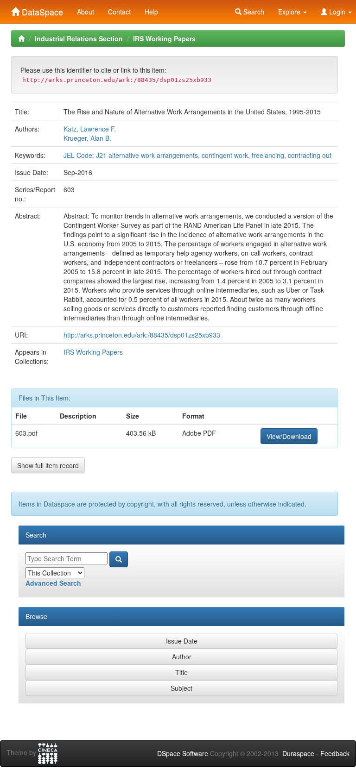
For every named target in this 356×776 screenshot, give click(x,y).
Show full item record (48, 465)
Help (151, 11)
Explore (290, 11)
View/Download (289, 436)
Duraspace (298, 753)
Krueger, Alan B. (87, 138)
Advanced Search (53, 583)
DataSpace (41, 10)
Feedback (335, 753)
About (85, 11)
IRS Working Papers (164, 38)
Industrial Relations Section (79, 38)
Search (253, 11)
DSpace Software (182, 753)
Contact (119, 11)
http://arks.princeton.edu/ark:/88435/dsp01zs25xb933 (142, 334)
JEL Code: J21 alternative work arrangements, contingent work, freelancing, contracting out (197, 155)
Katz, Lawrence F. (90, 128)
